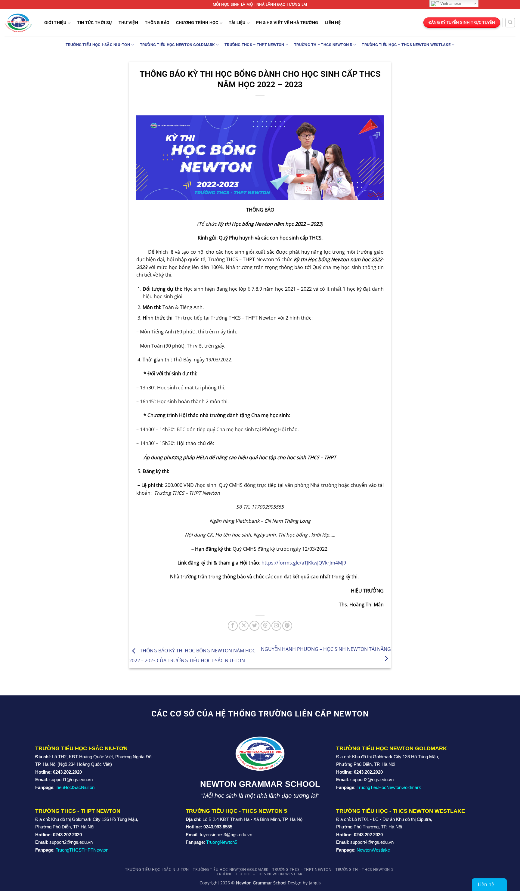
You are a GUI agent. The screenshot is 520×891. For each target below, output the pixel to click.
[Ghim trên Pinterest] (287, 626)
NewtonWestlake (373, 849)
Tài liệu (237, 22)
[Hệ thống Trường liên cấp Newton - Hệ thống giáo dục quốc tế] (18, 22)
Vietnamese (450, 3)
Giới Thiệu (55, 22)
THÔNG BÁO (157, 22)
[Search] (510, 22)
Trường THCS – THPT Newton (254, 44)
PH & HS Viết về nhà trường (287, 22)
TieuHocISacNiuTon (75, 787)
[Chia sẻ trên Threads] (266, 626)
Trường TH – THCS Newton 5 (323, 44)
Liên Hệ (333, 22)
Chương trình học (197, 22)
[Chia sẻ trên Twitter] (254, 626)
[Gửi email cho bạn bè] (276, 626)
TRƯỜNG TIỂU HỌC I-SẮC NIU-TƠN (98, 44)
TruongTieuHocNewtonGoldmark (389, 787)
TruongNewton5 (221, 842)
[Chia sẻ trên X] (244, 626)
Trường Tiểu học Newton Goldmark (177, 44)
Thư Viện (128, 22)
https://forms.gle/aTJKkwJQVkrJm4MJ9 (304, 562)
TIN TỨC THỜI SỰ (94, 22)
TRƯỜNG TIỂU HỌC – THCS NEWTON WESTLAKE (406, 44)
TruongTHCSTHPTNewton (82, 849)
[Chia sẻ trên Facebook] (233, 626)
